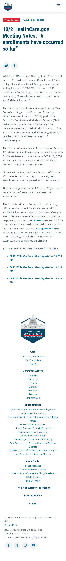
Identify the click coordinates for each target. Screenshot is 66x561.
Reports (33, 390)
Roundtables (33, 397)
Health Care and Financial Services (33, 428)
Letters (33, 383)
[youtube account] (33, 545)
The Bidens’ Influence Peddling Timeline (33, 473)
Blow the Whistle (33, 495)
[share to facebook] (14, 66)
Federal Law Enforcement (33, 435)
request (38, 220)
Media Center (33, 461)
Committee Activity (33, 370)
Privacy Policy (11, 524)
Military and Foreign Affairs (33, 431)
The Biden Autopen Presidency (33, 487)
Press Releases (33, 465)
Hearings (33, 379)
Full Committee (33, 360)
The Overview (33, 480)
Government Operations (33, 424)
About (33, 351)
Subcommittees (33, 404)
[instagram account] (25, 545)
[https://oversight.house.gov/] (6, 6)
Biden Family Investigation (33, 469)
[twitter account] (16, 545)
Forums (33, 394)
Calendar (33, 375)
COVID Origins (33, 476)
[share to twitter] (6, 66)
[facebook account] (8, 545)
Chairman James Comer (33, 356)
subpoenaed (45, 228)
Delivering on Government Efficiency (33, 439)
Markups (33, 386)
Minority (33, 503)
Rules (33, 363)
